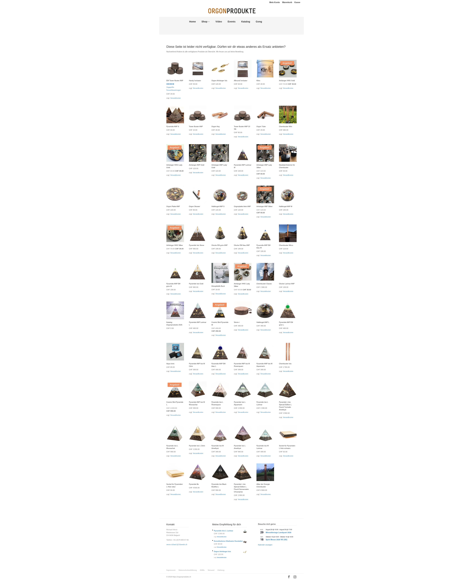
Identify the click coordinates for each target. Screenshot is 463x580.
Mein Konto (274, 2)
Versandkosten (175, 98)
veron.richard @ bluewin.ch (176, 544)
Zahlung (221, 570)
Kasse (297, 2)
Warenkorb (287, 2)
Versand (211, 570)
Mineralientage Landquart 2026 (278, 532)
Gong (259, 22)
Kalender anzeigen (265, 544)
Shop (204, 22)
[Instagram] (295, 577)
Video (218, 22)
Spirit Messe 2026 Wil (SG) (276, 539)
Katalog (245, 22)
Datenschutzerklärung (188, 570)
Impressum (170, 570)
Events (231, 22)
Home (192, 22)
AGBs (202, 570)
